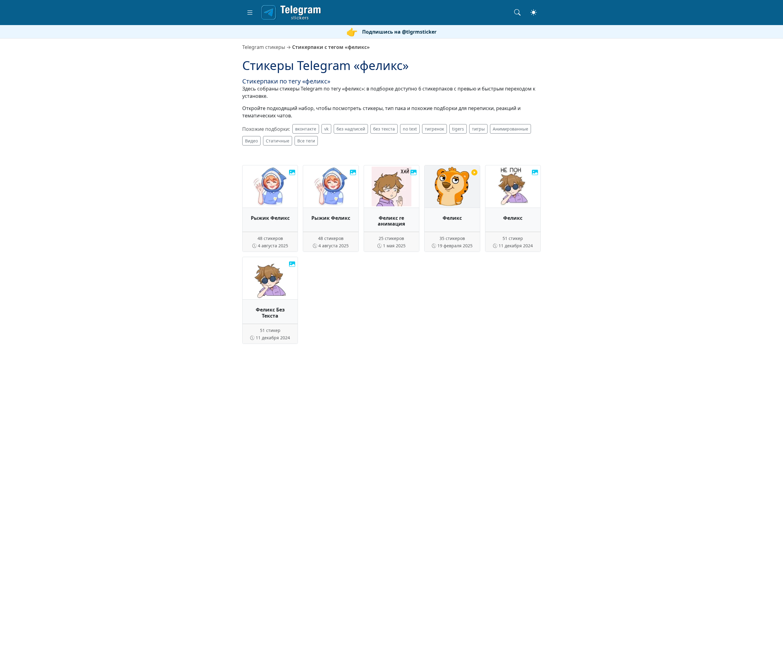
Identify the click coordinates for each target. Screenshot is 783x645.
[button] (250, 12)
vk (326, 129)
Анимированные (510, 129)
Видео (251, 141)
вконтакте (305, 129)
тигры (478, 129)
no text (410, 129)
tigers (458, 129)
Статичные (277, 141)
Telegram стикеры (263, 47)
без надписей (350, 129)
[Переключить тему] (533, 12)
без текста (384, 129)
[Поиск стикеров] (517, 12)
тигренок (434, 129)
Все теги (306, 141)
